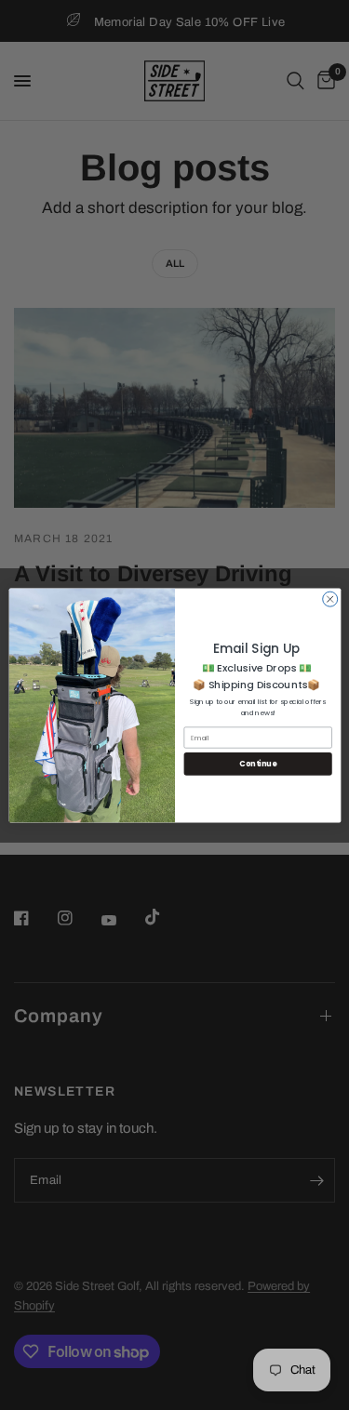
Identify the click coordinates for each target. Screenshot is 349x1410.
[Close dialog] (329, 599)
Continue (257, 763)
